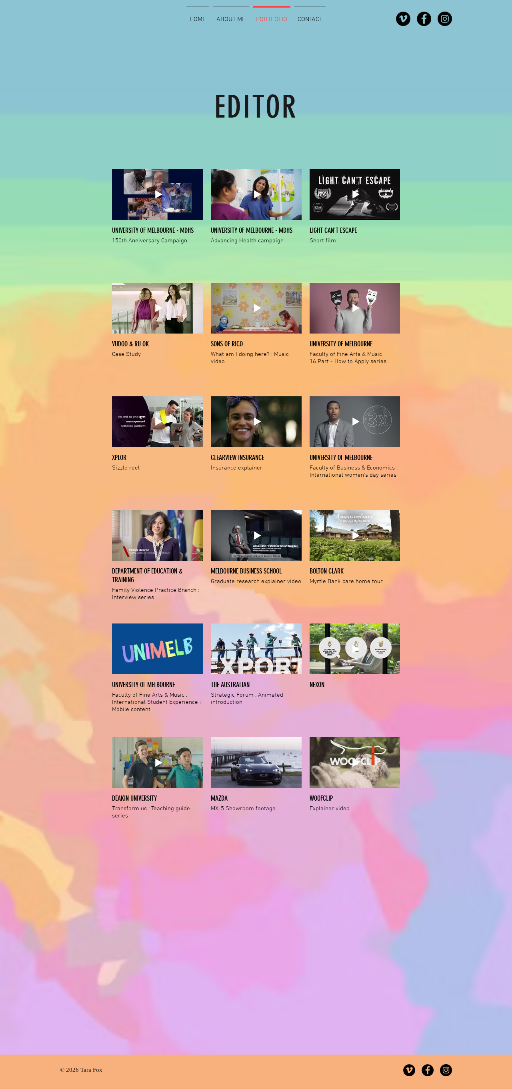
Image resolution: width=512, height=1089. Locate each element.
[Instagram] (445, 19)
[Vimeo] (403, 19)
